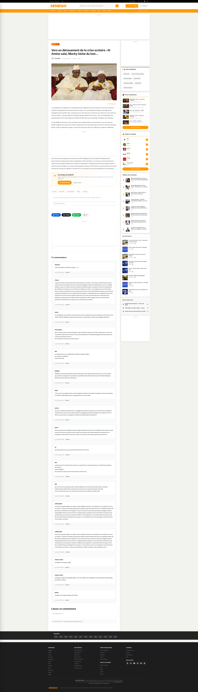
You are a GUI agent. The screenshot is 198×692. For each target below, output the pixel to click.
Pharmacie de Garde (78, 659)
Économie (86, 11)
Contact (127, 652)
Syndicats (85, 191)
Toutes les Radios (104, 665)
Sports (104, 11)
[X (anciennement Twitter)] (142, 1)
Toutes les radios (135, 169)
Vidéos (109, 11)
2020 (86, 637)
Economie (50, 657)
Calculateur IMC (77, 661)
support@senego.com (117, 681)
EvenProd (102, 655)
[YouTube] (144, 1)
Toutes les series (135, 127)
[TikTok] (147, 1)
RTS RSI (101, 674)
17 (80, 58)
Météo (146, 11)
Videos (49, 672)
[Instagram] (137, 663)
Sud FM (101, 671)
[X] (131, 663)
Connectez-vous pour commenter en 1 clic (73, 621)
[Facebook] (139, 1)
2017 (100, 637)
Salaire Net (76, 655)
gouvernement (70, 191)
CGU (127, 657)
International (72, 11)
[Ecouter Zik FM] (147, 144)
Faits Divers (50, 670)
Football (50, 666)
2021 (81, 637)
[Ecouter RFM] (147, 139)
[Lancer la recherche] (117, 5)
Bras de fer (61, 191)
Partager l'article (77, 182)
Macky (78, 191)
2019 (90, 637)
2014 (115, 637)
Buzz (99, 11)
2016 (105, 637)
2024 (66, 637)
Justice (65, 11)
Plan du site (91, 683)
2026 (56, 637)
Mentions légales (97, 683)
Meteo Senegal (77, 652)
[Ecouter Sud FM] (147, 149)
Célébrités (93, 11)
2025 (61, 637)
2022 (76, 637)
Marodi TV (102, 652)
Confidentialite (129, 655)
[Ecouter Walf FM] (147, 154)
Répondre (68, 272)
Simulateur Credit (78, 666)
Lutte (49, 668)
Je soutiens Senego (65, 182)
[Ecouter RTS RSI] (147, 159)
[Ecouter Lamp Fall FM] (147, 164)
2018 (95, 637)
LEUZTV (101, 657)
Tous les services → (78, 668)
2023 (71, 637)
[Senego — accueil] (59, 5)
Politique (53, 11)
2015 (110, 637)
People (49, 661)
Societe (49, 652)
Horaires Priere (77, 657)
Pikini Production (103, 659)
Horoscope (76, 663)
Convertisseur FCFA (78, 650)
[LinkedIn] (141, 663)
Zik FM (101, 669)
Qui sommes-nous (130, 650)
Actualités (55, 44)
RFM (101, 667)
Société (59, 11)
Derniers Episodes (104, 650)
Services (141, 11)
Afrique (79, 11)
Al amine (55, 191)
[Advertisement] (99, 27)
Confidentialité (106, 683)
